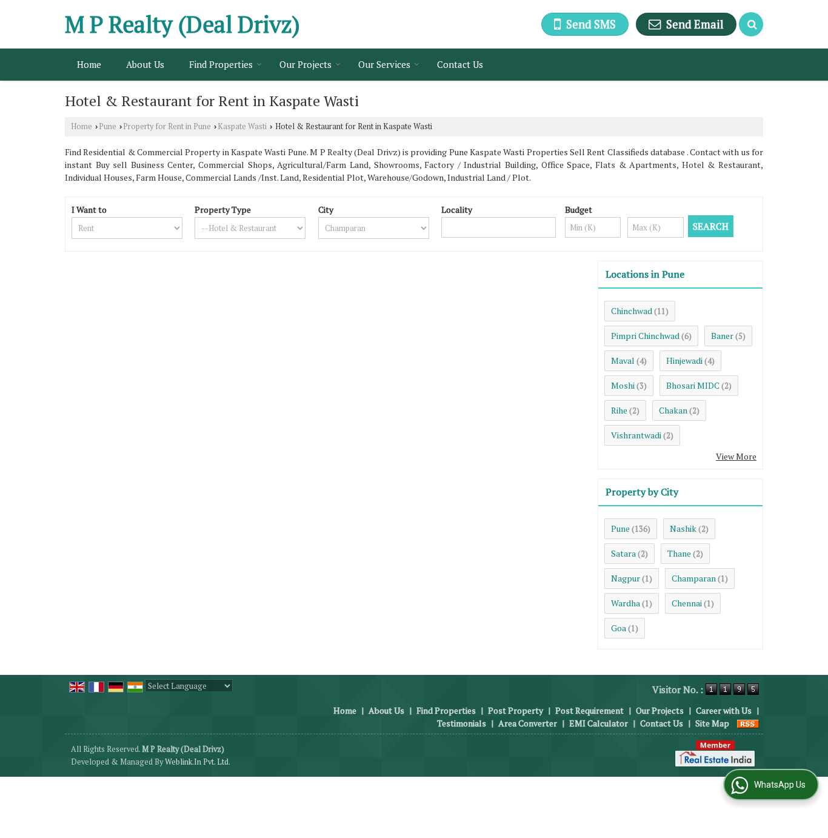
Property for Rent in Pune (167, 126)
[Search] (751, 24)
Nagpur (625, 578)
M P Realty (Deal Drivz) (182, 24)
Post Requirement (589, 710)
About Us (145, 64)
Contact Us (460, 64)
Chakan (673, 410)
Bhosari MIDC (692, 385)
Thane (679, 553)
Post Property (515, 710)
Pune (107, 126)
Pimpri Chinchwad (645, 335)
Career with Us (724, 710)
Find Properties (221, 64)
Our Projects (305, 64)
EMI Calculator (598, 723)
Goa (618, 628)
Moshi (623, 385)
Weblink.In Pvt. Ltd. (197, 762)
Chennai (687, 603)
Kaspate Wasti (242, 126)
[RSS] (748, 723)
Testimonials (461, 723)
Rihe (619, 410)
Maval (623, 360)
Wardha (625, 603)
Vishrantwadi (636, 435)
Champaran (694, 578)
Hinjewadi (684, 360)
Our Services (384, 64)
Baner (722, 335)
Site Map (712, 723)
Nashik (683, 528)
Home (89, 64)
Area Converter (527, 723)
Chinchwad (631, 311)
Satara (623, 553)
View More (736, 456)
